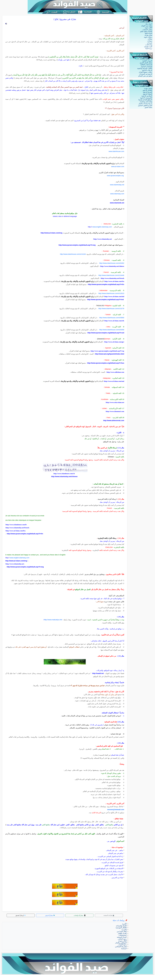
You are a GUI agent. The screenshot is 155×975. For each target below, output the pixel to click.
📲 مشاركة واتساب (79, 915)
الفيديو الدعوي (147, 92)
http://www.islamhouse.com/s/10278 (111, 308)
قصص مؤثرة (148, 88)
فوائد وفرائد (148, 35)
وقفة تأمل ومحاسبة (146, 101)
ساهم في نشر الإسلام (145, 76)
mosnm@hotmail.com (115, 809)
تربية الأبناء (148, 48)
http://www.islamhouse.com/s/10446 (111, 275)
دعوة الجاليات (122, 939)
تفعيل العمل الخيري (146, 63)
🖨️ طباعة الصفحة (109, 915)
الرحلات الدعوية (147, 70)
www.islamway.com (117, 194)
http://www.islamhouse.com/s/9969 (111, 318)
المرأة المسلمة (122, 937)
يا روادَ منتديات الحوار (145, 103)
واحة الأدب (148, 45)
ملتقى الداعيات (147, 29)
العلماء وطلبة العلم (146, 31)
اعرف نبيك (148, 24)
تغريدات (149, 43)
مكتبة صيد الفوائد (146, 26)
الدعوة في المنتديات (145, 74)
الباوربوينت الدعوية (146, 98)
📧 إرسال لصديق (21, 915)
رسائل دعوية (148, 37)
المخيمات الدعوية (146, 66)
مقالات (150, 39)
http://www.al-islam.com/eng (16, 561)
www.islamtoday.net (117, 185)
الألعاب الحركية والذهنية (144, 68)
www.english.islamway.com (102, 227)
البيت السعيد (148, 46)
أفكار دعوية (148, 28)
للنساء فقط (148, 33)
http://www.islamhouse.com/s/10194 (73, 254)
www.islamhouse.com (116, 151)
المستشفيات (122, 935)
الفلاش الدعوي (147, 90)
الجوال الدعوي (147, 94)
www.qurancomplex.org (115, 176)
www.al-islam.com (117, 166)
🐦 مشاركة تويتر (50, 915)
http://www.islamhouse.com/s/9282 (111, 263)
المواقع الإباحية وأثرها (145, 100)
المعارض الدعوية (146, 96)
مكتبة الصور (148, 107)
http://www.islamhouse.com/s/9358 (111, 330)
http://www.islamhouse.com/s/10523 (111, 293)
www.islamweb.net (117, 203)
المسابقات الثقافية (146, 64)
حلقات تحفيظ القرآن (145, 72)
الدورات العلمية (147, 61)
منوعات (149, 41)
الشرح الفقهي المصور (145, 105)
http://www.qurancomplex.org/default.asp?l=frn (25, 534)
